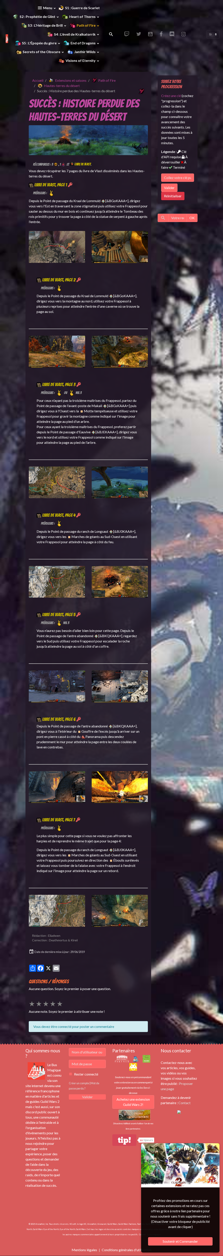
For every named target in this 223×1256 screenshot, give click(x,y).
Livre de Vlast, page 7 (58, 819)
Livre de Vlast (82, 164)
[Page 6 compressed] (57, 786)
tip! (124, 1140)
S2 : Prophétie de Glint (38, 16)
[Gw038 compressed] (120, 246)
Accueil (37, 80)
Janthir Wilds (85, 52)
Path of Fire (86, 25)
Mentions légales (84, 1250)
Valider (169, 188)
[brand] (4, 34)
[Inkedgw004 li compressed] (57, 686)
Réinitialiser (173, 196)
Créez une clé (171, 96)
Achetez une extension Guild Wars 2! (133, 1102)
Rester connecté (86, 1074)
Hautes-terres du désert (62, 85)
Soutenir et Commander (180, 1241)
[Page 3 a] (57, 482)
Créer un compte (79, 1083)
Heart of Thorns (82, 16)
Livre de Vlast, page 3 (59, 384)
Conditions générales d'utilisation (126, 1250)
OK (192, 218)
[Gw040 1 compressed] (120, 581)
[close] (213, 1147)
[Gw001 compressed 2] (88, 139)
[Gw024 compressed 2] (120, 910)
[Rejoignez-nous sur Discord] (179, 1111)
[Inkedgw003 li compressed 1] (57, 581)
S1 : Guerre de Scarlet (82, 8)
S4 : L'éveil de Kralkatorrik (74, 34)
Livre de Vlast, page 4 (58, 515)
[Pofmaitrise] (63, 164)
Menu (47, 8)
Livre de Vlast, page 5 (58, 614)
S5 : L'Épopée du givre (39, 43)
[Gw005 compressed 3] (120, 786)
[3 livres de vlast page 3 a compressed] (120, 482)
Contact (184, 1103)
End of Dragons (83, 43)
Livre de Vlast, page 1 (50, 184)
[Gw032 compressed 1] (120, 351)
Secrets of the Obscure (41, 52)
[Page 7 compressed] (57, 910)
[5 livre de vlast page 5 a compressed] (120, 686)
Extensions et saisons (70, 80)
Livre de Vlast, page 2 (59, 280)
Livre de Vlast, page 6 (59, 719)
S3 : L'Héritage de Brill (45, 25)
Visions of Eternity (80, 60)
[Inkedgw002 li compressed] (57, 246)
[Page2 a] (57, 351)
